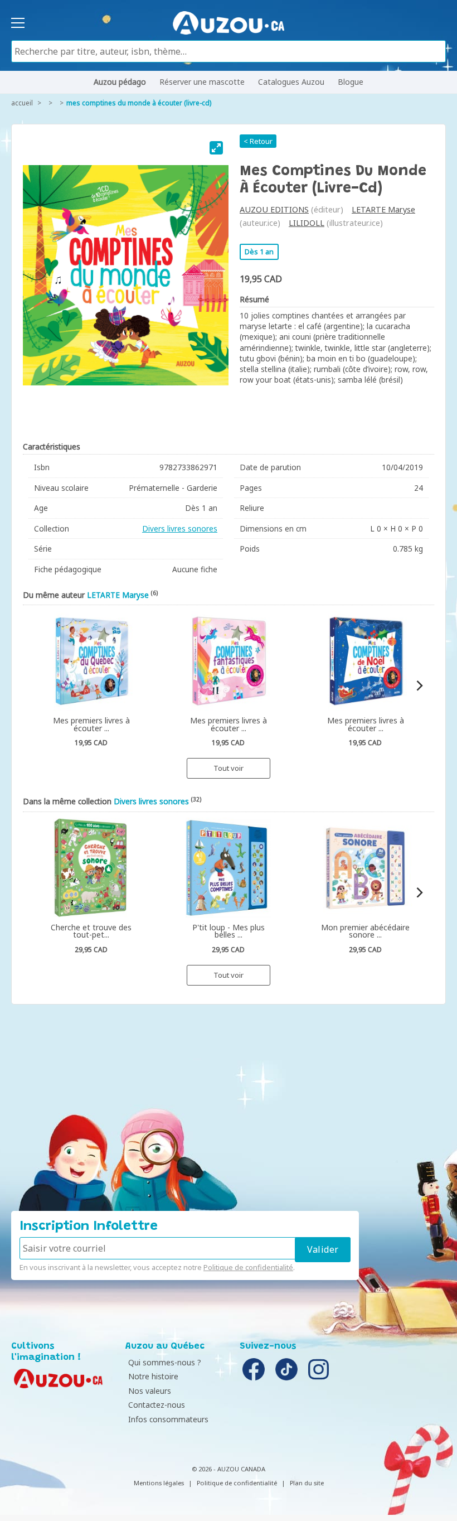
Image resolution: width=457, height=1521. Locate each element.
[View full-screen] (216, 147)
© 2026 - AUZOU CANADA (228, 1469)
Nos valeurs (149, 1390)
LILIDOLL (306, 223)
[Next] (419, 686)
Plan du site (307, 1483)
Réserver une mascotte (202, 81)
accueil (22, 103)
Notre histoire (153, 1376)
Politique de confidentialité (248, 1267)
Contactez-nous (156, 1404)
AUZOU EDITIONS (274, 209)
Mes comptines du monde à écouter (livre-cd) (138, 103)
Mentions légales (159, 1483)
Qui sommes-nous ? (164, 1362)
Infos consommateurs (168, 1419)
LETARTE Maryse (383, 209)
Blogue (350, 81)
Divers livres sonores (179, 528)
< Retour (258, 141)
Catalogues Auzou (291, 81)
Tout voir (228, 768)
